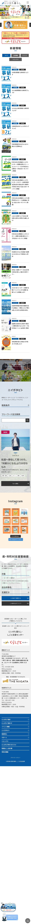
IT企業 (10, 475)
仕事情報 (15, 55)
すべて (6, 55)
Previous (1, 25)
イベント (24, 55)
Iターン (14, 475)
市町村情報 (5, 752)
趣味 (19, 475)
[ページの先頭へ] (27, 919)
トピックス (15, 59)
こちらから (8, 669)
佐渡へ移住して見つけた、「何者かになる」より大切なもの (14, 463)
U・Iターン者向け (9, 578)
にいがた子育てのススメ (9, 745)
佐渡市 (22, 475)
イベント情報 (6, 727)
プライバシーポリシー (16, 757)
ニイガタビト (6, 730)
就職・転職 (4, 475)
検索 (27, 420)
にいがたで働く (6, 719)
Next (30, 25)
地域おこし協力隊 (7, 748)
